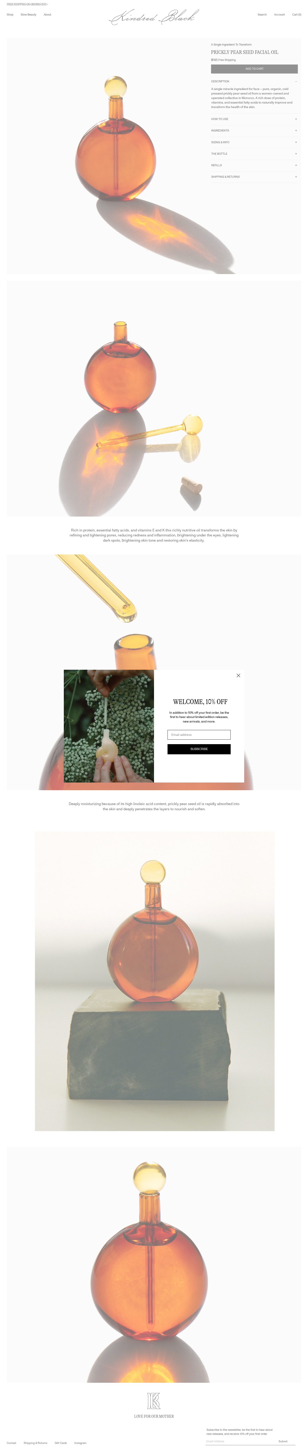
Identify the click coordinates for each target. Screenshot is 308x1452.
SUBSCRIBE (199, 749)
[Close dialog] (238, 675)
